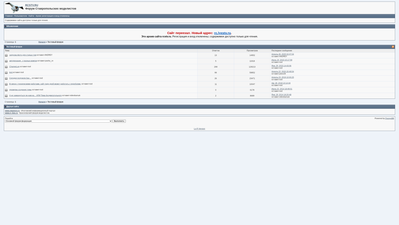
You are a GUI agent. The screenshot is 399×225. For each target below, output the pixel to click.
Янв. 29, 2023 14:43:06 (281, 66)
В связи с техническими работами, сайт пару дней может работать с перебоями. (45, 84)
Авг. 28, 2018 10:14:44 (281, 83)
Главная (9, 16)
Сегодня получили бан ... (20, 78)
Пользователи (20, 16)
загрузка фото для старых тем (22, 55)
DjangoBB (389, 118)
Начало (42, 42)
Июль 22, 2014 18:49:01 (282, 89)
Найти (31, 16)
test (11, 72)
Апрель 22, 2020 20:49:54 (283, 71)
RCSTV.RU (31, 5)
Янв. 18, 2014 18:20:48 (281, 95)
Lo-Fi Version (199, 129)
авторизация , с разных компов (23, 61)
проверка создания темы (20, 90)
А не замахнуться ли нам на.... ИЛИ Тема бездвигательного (35, 95)
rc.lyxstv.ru (222, 33)
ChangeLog (14, 66)
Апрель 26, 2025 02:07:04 (283, 54)
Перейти (9, 118)
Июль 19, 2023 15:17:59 (282, 60)
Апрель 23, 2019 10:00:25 (283, 77)
